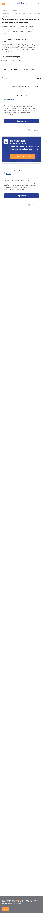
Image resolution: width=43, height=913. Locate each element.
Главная (5, 11)
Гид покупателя (29, 69)
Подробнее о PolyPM (20, 189)
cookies (18, 900)
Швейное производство (10, 60)
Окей (5, 909)
